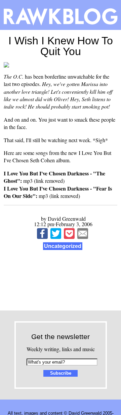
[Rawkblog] (60, 15)
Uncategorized (62, 246)
